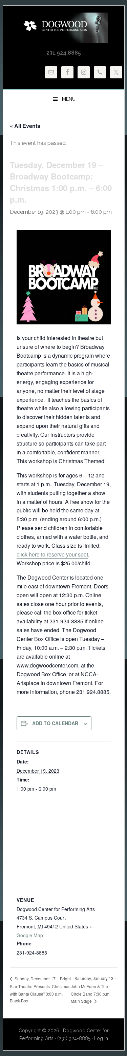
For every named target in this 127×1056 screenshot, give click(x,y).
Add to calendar (55, 723)
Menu (69, 99)
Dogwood (63, 28)
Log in (101, 1038)
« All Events (25, 126)
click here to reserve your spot (52, 554)
